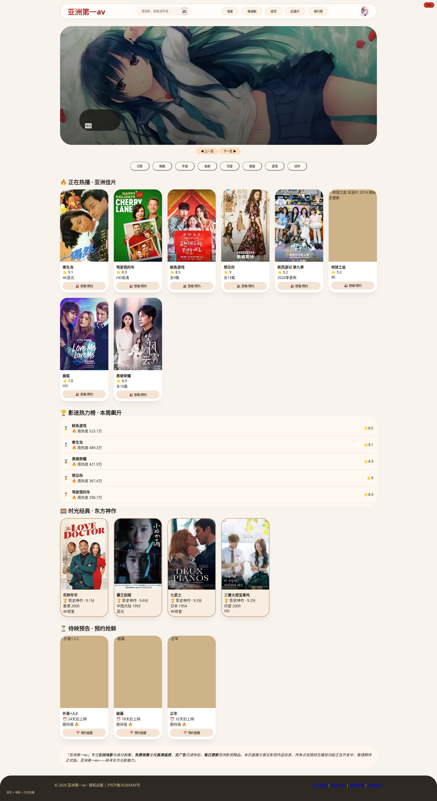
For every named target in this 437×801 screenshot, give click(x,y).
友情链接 (356, 785)
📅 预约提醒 (84, 733)
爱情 (275, 166)
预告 (88, 126)
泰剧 (207, 166)
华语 (185, 166)
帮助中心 (338, 785)
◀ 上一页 (207, 151)
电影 (230, 11)
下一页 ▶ (230, 151)
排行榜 (318, 11)
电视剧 (251, 11)
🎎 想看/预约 (84, 286)
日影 (140, 166)
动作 (297, 166)
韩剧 (162, 166)
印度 (230, 166)
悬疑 (252, 166)
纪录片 (295, 11)
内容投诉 (375, 785)
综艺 (274, 11)
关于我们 (320, 785)
